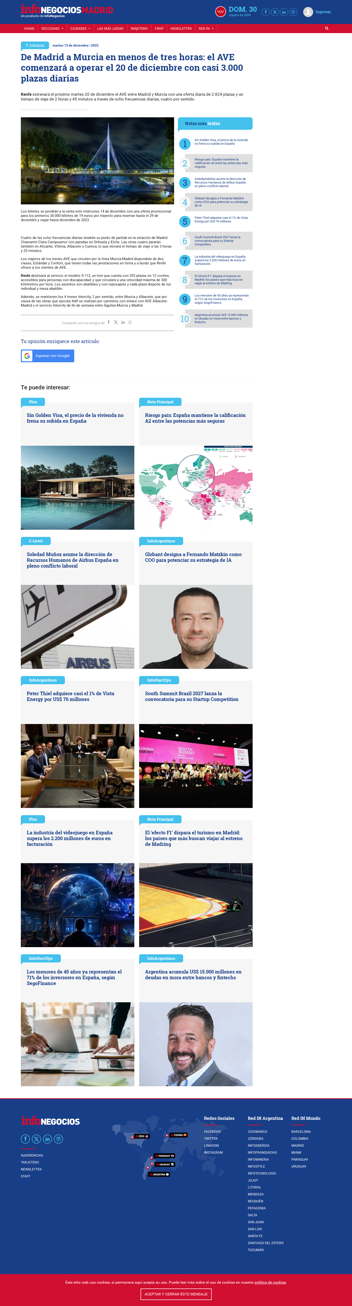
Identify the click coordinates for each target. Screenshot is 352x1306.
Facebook (212, 1132)
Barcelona (301, 1132)
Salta (252, 1215)
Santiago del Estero (266, 1243)
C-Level (36, 540)
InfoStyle (256, 1166)
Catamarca (257, 1132)
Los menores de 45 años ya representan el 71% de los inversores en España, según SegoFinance (222, 299)
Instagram (213, 1152)
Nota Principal (160, 401)
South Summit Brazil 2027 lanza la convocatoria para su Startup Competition (217, 240)
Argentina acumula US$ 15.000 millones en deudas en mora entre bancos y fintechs (221, 318)
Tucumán (256, 1250)
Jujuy (253, 1180)
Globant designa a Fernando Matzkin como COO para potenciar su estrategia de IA (221, 201)
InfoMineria (258, 1159)
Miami (296, 1152)
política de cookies (270, 1282)
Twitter (211, 1138)
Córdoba (255, 1138)
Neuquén (255, 1201)
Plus (33, 401)
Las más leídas (110, 28)
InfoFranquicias (262, 1152)
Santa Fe (255, 1236)
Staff (159, 28)
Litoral (254, 1187)
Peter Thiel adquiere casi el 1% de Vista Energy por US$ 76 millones (221, 219)
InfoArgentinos (161, 540)
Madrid (297, 1145)
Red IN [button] (205, 28)
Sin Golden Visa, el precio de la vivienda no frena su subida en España (221, 141)
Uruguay (298, 1166)
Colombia (299, 1138)
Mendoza (256, 1194)
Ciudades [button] (79, 28)
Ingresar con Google (52, 355)
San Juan (256, 1222)
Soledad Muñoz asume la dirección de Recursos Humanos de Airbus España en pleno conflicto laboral (220, 182)
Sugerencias (32, 1155)
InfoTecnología (262, 1173)
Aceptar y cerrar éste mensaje (176, 1294)
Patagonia (257, 1208)
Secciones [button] (51, 28)
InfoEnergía (258, 1145)
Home (29, 28)
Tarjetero (139, 28)
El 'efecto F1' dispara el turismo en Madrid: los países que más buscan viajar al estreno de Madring (219, 279)
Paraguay (299, 1159)
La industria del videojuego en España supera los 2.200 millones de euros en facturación (220, 260)
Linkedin (211, 1145)
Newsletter (181, 28)
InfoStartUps (159, 680)
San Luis (255, 1229)
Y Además (35, 45)
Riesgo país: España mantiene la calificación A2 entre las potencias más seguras (221, 163)
